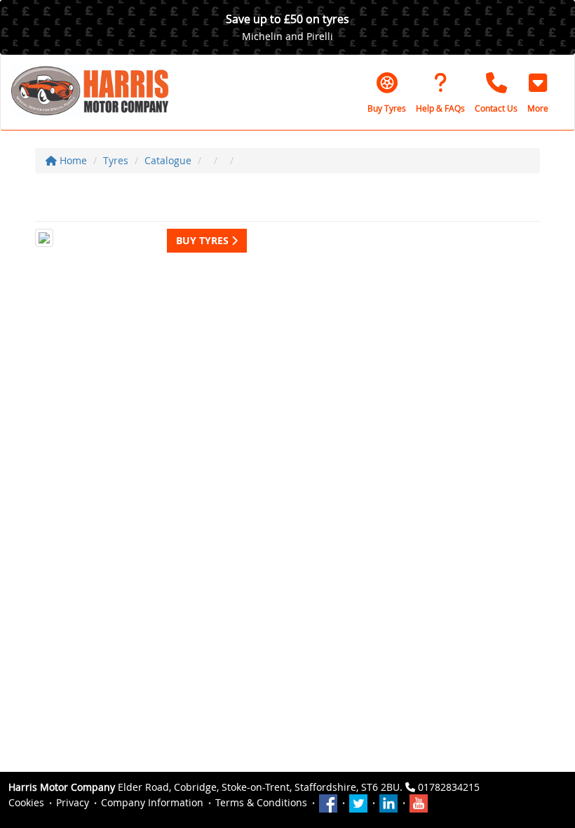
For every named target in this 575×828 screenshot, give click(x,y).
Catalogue (167, 160)
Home (72, 160)
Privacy (72, 802)
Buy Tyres (203, 240)
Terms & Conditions (261, 802)
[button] (537, 92)
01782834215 (449, 787)
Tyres (115, 160)
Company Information (152, 802)
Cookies (26, 802)
